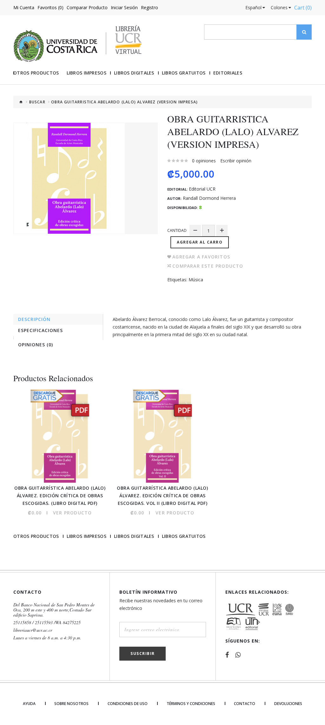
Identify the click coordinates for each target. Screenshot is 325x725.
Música (196, 280)
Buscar (37, 102)
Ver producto (72, 513)
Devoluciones (288, 703)
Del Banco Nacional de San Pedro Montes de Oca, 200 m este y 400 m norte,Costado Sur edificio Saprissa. (54, 609)
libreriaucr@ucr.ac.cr (32, 630)
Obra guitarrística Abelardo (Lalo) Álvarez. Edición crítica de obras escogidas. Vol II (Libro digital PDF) (162, 495)
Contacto (244, 703)
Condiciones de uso (128, 703)
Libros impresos (87, 72)
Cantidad (177, 230)
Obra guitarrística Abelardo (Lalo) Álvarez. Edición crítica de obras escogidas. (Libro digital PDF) (59, 495)
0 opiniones (204, 161)
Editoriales (227, 72)
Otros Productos (36, 72)
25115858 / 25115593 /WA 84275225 (47, 622)
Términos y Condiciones (191, 703)
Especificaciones (40, 330)
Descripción (34, 319)
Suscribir (142, 653)
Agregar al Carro (199, 242)
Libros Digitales (134, 72)
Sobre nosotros (71, 703)
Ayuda (29, 703)
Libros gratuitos (184, 72)
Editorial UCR (202, 189)
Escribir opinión (235, 161)
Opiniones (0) (35, 345)
